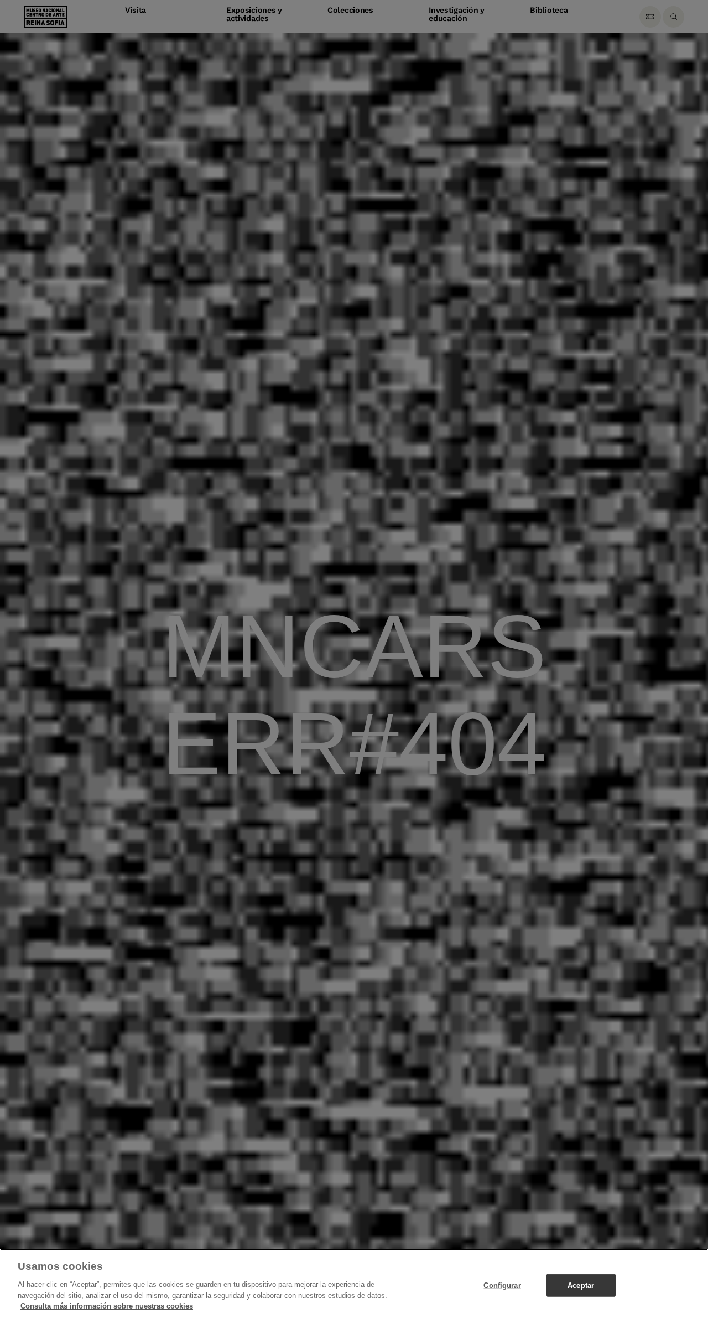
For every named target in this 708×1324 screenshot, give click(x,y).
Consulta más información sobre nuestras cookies (106, 1305)
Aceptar (581, 1285)
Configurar (501, 1285)
